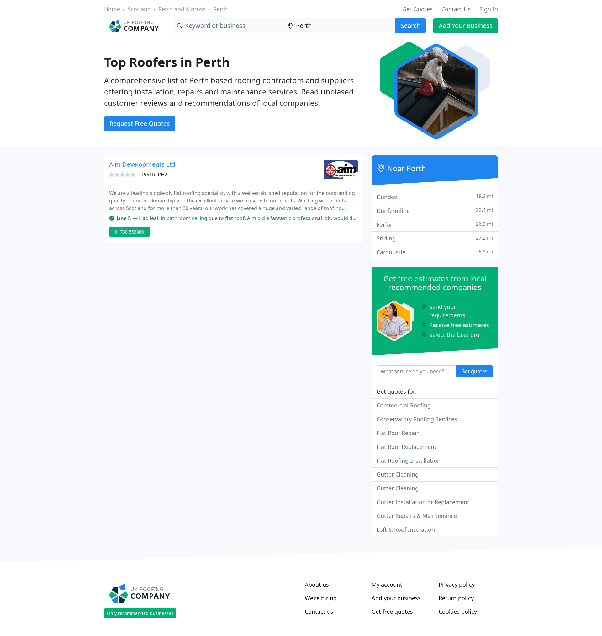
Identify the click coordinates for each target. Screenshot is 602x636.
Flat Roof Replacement (406, 446)
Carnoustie (435, 252)
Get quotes (474, 371)
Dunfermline (435, 210)
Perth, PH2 (154, 174)
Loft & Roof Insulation (406, 529)
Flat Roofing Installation (409, 460)
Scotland (139, 9)
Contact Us (456, 9)
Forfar (435, 224)
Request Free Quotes (139, 123)
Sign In (488, 9)
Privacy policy (457, 584)
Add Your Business (466, 25)
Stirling (435, 238)
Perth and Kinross (182, 9)
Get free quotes (392, 611)
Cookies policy (458, 611)
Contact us (319, 611)
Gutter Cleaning (398, 474)
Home (112, 9)
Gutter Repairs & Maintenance (417, 516)
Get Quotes (417, 9)
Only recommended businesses (140, 613)
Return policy (456, 598)
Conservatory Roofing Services (417, 419)
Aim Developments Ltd (142, 164)
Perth (220, 9)
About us (317, 584)
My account (387, 584)
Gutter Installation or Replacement (423, 502)
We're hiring (321, 598)
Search (410, 25)
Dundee (435, 197)
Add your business (396, 598)
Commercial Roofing (404, 405)
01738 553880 (129, 232)
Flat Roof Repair (398, 433)
